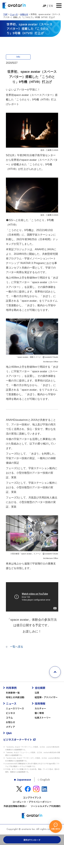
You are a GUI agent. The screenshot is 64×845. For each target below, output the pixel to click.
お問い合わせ (55, 829)
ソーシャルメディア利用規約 (45, 806)
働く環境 (39, 713)
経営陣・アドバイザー (46, 697)
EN (51, 5)
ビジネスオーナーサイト (17, 739)
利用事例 (11, 688)
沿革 (37, 692)
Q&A (9, 733)
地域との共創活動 (15, 697)
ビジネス (10, 713)
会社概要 (40, 688)
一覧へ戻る (16, 646)
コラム (9, 717)
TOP (5, 14)
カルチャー (40, 708)
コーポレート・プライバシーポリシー (32, 801)
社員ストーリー (43, 717)
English (45, 779)
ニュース (14, 14)
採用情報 (40, 703)
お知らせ (24, 14)
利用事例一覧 (13, 692)
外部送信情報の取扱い (15, 806)
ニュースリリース (15, 708)
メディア (10, 726)
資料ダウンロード (32, 839)
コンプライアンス (32, 797)
